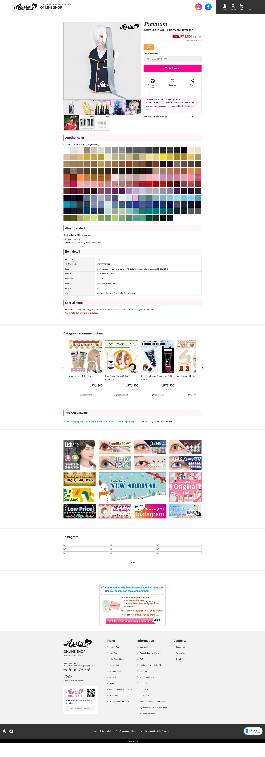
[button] (62, 369)
